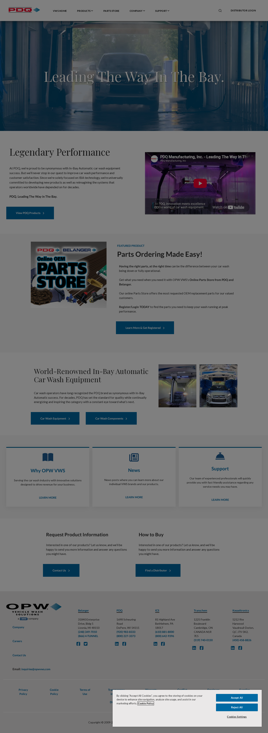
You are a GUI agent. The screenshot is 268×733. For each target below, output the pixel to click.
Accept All (237, 697)
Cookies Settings (237, 716)
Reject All (237, 707)
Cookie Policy (146, 703)
